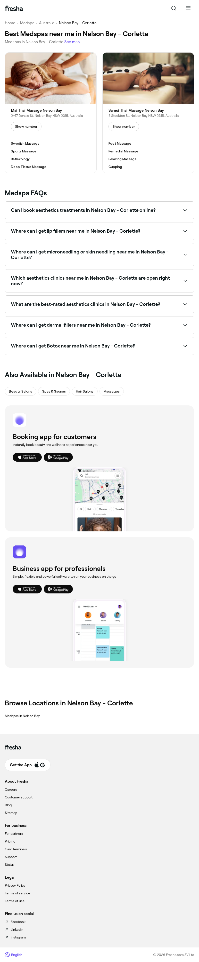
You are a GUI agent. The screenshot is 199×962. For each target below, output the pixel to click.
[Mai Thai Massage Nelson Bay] (50, 113)
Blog (8, 805)
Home (10, 23)
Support (11, 857)
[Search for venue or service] (174, 8)
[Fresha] (14, 8)
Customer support (19, 797)
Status (10, 865)
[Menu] (188, 8)
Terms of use (15, 901)
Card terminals (16, 849)
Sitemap (11, 813)
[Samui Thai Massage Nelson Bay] (148, 113)
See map (72, 42)
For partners (14, 834)
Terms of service (17, 893)
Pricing (10, 841)
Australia (46, 23)
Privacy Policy (15, 885)
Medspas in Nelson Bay (22, 716)
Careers (11, 789)
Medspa (27, 23)
